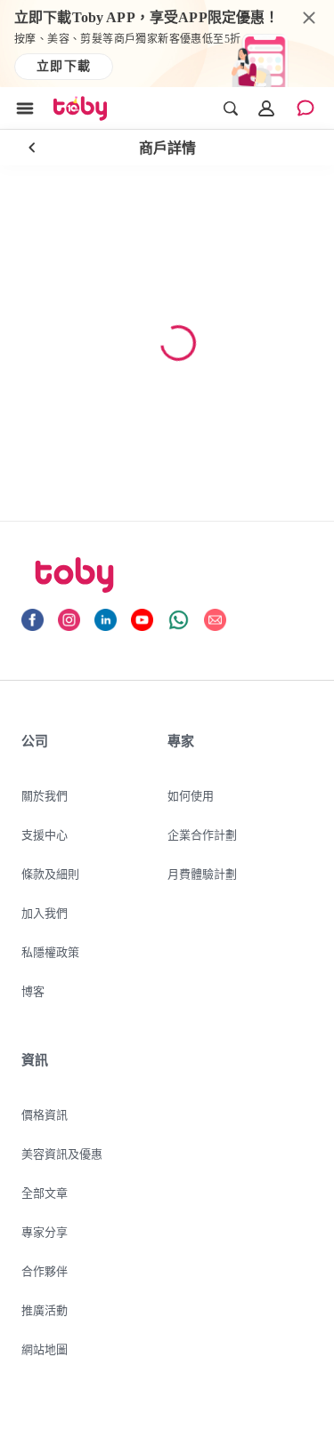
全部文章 (44, 1193)
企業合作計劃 (202, 834)
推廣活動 (44, 1310)
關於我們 (44, 795)
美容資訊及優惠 (61, 1153)
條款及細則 (50, 873)
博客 (33, 991)
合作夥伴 (44, 1271)
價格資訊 (44, 1114)
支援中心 (44, 834)
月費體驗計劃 (202, 873)
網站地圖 (44, 1349)
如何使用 (190, 795)
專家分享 (44, 1232)
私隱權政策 (50, 952)
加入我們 (44, 913)
